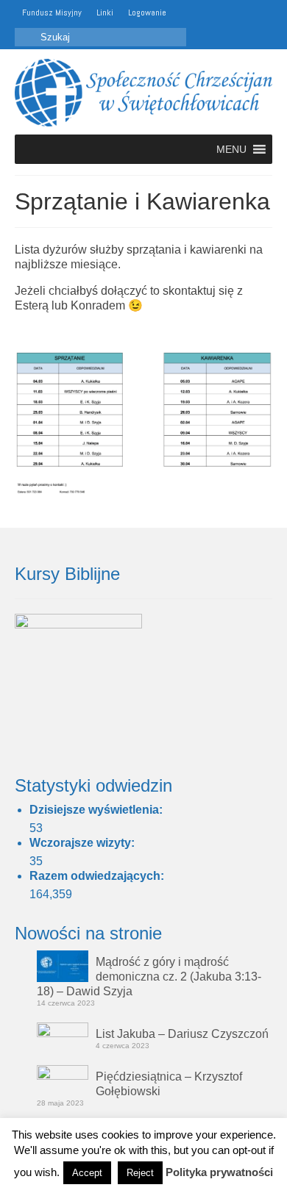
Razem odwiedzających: (98, 876)
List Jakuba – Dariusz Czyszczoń (182, 1034)
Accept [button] (87, 1172)
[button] (231, 149)
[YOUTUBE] (184, 12)
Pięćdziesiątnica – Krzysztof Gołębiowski (169, 1083)
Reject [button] (140, 1172)
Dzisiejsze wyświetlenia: (97, 809)
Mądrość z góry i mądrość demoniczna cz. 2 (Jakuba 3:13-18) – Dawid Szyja (149, 976)
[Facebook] (205, 12)
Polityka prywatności (219, 1172)
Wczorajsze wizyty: (83, 842)
